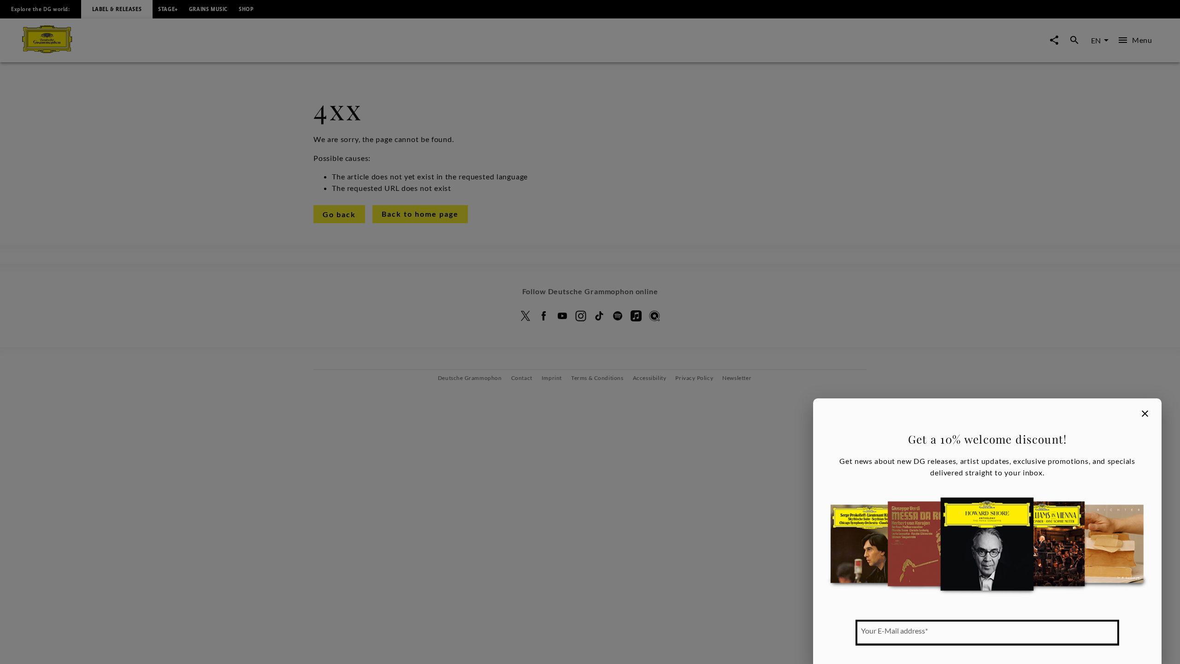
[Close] (1145, 413)
